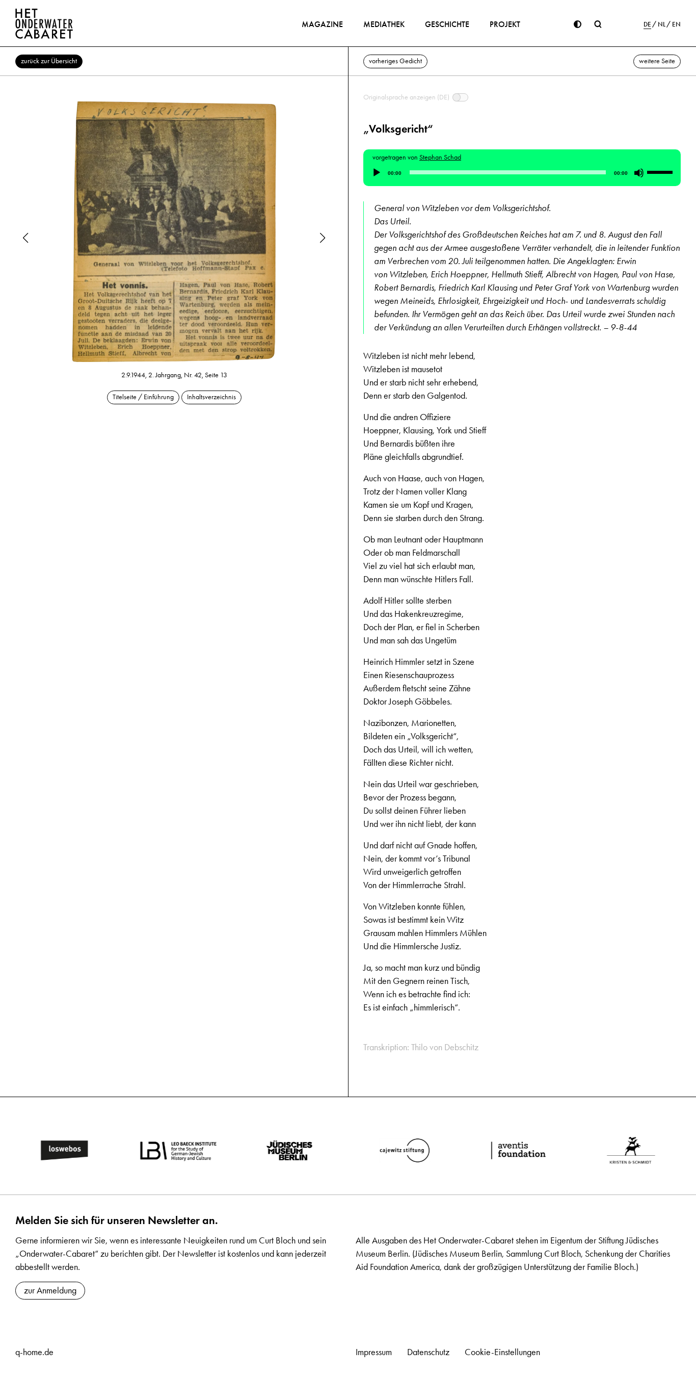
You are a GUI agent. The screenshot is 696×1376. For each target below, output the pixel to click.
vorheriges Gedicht (395, 61)
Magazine (322, 24)
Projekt (505, 24)
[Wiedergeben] (376, 173)
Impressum (374, 1352)
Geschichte (447, 24)
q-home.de (34, 1352)
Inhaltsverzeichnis (211, 397)
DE (647, 24)
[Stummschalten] (639, 173)
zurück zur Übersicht (49, 61)
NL (661, 24)
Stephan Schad (440, 157)
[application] (522, 173)
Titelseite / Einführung (143, 397)
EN (676, 24)
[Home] (44, 23)
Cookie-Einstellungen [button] (502, 1352)
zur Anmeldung (50, 1290)
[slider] (661, 172)
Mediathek (384, 24)
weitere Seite (657, 61)
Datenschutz (428, 1352)
